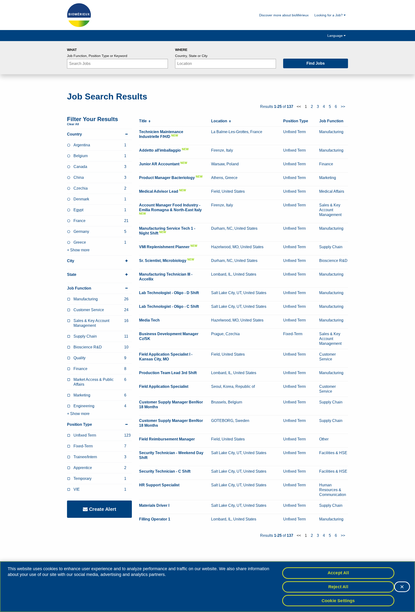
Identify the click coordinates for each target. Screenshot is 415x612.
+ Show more (78, 250)
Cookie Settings (338, 600)
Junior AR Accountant (159, 164)
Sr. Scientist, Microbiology (162, 261)
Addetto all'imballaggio (160, 150)
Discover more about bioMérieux (284, 15)
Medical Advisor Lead (158, 191)
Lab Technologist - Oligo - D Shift (169, 293)
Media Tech (149, 320)
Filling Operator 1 (154, 519)
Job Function (79, 288)
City (70, 261)
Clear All (73, 124)
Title (144, 121)
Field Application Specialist (163, 386)
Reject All (338, 586)
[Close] (402, 586)
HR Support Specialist (159, 485)
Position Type (79, 424)
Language (335, 35)
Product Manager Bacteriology (167, 178)
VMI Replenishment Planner (164, 247)
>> (343, 107)
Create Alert (102, 509)
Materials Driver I (154, 505)
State (71, 274)
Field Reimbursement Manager (167, 439)
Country (74, 134)
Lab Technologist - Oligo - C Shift (169, 306)
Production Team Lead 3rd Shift (168, 373)
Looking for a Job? (329, 15)
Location (220, 121)
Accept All (338, 572)
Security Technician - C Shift (164, 471)
